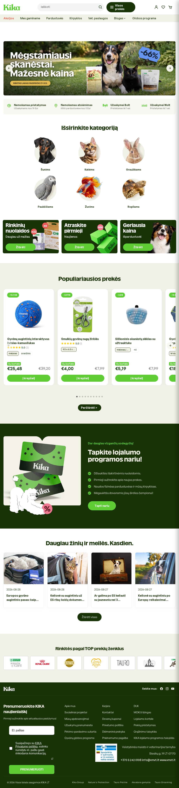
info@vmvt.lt (150, 760)
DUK (136, 706)
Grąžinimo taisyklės (145, 731)
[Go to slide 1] (77, 396)
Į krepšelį (28, 378)
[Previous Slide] (9, 68)
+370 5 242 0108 (131, 760)
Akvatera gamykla (141, 782)
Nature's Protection (98, 782)
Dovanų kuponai (111, 718)
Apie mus (70, 706)
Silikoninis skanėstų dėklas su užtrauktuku (135, 341)
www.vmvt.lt (168, 760)
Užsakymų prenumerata (79, 725)
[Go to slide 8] (96, 396)
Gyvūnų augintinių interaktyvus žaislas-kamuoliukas (28, 341)
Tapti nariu (102, 505)
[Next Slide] (169, 68)
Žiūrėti (20, 247)
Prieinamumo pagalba (115, 738)
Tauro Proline (121, 782)
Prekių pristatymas (145, 725)
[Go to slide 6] (91, 396)
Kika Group (78, 782)
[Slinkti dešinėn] (170, 345)
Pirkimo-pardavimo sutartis (80, 731)
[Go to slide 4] (85, 396)
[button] (170, 7)
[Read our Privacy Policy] (52, 759)
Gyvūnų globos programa (79, 738)
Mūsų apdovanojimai (77, 718)
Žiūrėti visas (89, 617)
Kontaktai (108, 712)
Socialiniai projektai (76, 712)
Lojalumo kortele (143, 718)
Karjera (106, 706)
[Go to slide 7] (93, 396)
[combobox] (70, 7)
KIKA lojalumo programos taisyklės (154, 738)
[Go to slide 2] (79, 396)
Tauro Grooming (163, 782)
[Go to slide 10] (102, 396)
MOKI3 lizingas (142, 712)
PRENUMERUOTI (31, 769)
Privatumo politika (112, 725)
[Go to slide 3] (82, 396)
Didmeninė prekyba (113, 731)
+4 (135, 349)
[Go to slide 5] (88, 396)
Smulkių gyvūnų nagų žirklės (80, 339)
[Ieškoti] (100, 7)
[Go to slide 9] (99, 396)
